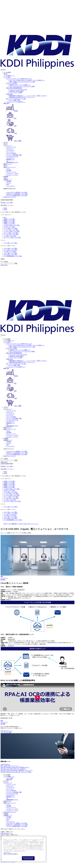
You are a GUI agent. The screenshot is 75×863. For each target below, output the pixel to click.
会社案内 (8, 181)
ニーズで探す (7, 77)
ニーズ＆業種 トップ (9, 75)
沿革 (7, 184)
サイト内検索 (4, 261)
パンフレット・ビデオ (12, 173)
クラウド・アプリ (11, 147)
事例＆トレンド (8, 164)
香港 (9, 220)
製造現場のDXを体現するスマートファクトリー (22, 97)
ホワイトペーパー (11, 171)
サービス (6, 142)
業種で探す (6, 103)
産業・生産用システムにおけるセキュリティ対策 (22, 81)
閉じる (5, 74)
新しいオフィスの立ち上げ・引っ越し (16, 98)
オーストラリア (12, 237)
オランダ (11, 254)
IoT (7, 161)
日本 (5, 217)
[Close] (1, 201)
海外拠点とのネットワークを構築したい (19, 85)
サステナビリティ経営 (17, 192)
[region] (23, 849)
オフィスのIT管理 (11, 153)
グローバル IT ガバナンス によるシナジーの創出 (22, 86)
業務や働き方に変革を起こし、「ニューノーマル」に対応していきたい (28, 95)
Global (7, 202)
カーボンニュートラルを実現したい (15, 101)
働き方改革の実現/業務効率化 (14, 88)
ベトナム (11, 228)
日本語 (5, 208)
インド (10, 236)
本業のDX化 (9, 94)
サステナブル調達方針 (17, 195)
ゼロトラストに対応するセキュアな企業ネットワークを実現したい (27, 80)
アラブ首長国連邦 (13, 256)
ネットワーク (9, 151)
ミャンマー (11, 229)
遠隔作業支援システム (12, 162)
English (5, 209)
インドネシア (12, 231)
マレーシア (11, 233)
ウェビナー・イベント (12, 175)
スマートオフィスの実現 (15, 92)
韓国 (9, 222)
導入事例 (8, 170)
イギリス (11, 248)
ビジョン (8, 182)
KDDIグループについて (10, 197)
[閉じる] (43, 837)
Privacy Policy (7, 852)
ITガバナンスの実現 (11, 83)
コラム (8, 168)
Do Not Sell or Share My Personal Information (28, 858)
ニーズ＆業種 (7, 72)
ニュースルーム (10, 186)
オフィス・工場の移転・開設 (14, 155)
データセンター (10, 158)
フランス (11, 250)
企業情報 (6, 176)
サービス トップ (8, 145)
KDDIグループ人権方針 (17, 194)
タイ (9, 226)
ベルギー (11, 253)
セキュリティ (9, 148)
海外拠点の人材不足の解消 (16, 91)
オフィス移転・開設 (14, 100)
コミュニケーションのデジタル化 (18, 89)
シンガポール (12, 225)
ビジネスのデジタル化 (12, 156)
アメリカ (11, 243)
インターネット (10, 150)
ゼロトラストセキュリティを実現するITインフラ (19, 78)
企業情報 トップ (8, 179)
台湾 (9, 223)
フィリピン (11, 234)
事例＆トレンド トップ (10, 167)
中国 (9, 219)
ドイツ (10, 251)
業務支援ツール (10, 159)
